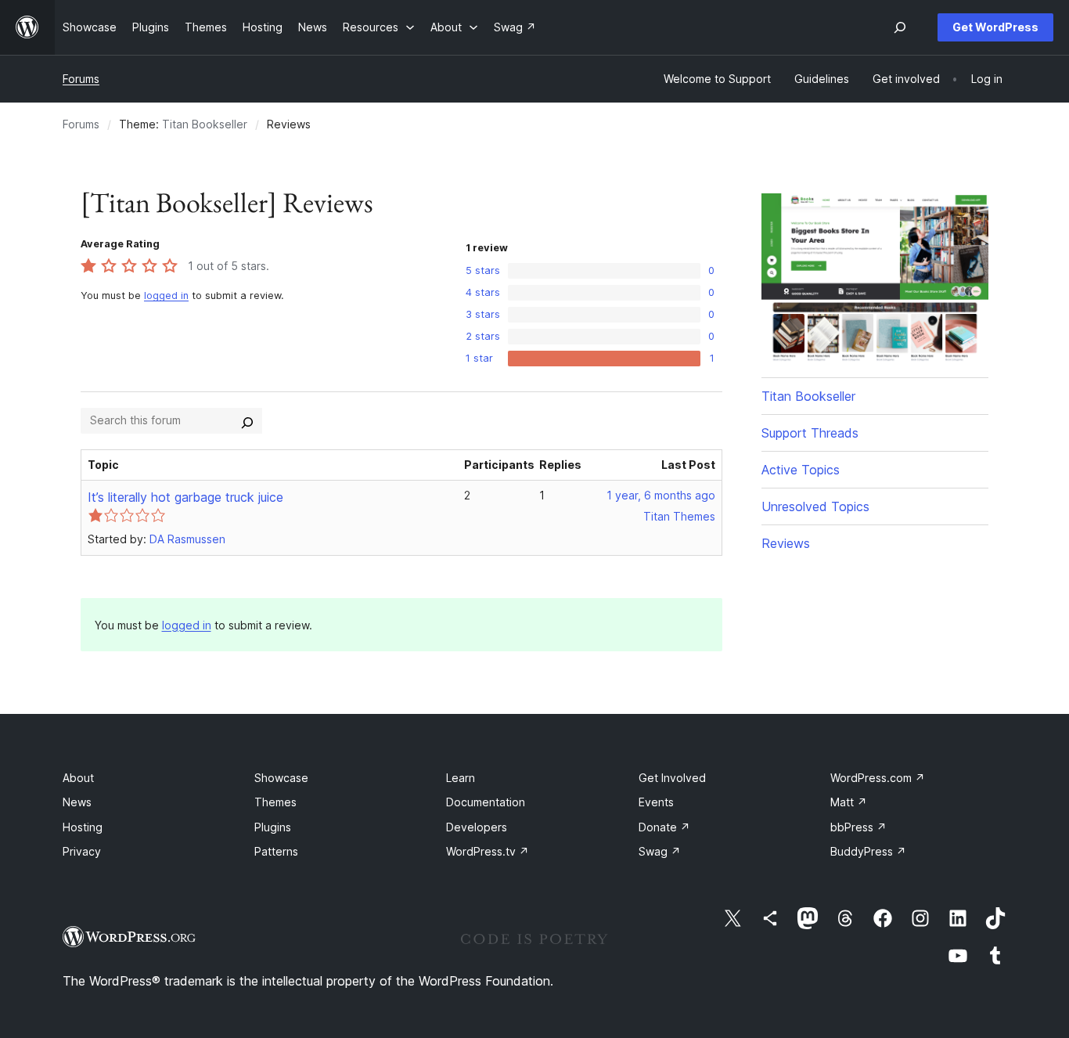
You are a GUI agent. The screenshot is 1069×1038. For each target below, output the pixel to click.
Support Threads (809, 433)
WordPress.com (877, 777)
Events (656, 802)
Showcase (281, 777)
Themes (275, 802)
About (78, 777)
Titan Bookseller (204, 124)
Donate (664, 827)
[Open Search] (900, 27)
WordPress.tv (487, 851)
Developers (476, 827)
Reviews (785, 543)
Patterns (276, 851)
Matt (848, 802)
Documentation (485, 802)
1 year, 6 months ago (660, 495)
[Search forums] (247, 420)
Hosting (83, 827)
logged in (166, 295)
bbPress (858, 827)
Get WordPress (995, 27)
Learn (460, 777)
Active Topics (800, 470)
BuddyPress (868, 851)
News (77, 802)
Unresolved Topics (815, 506)
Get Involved (672, 777)
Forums (81, 78)
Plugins (272, 827)
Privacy (82, 851)
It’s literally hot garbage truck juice (185, 497)
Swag (660, 851)
